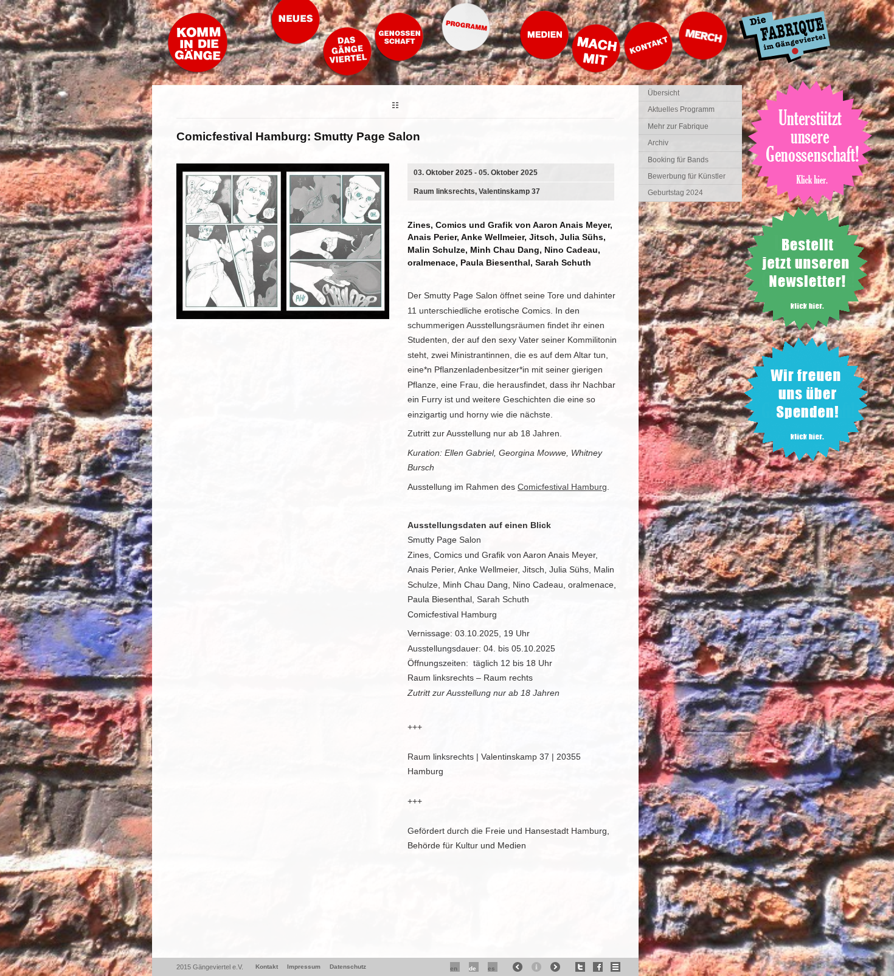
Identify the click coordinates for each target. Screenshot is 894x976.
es (491, 968)
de (472, 968)
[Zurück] (395, 106)
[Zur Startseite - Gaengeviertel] (197, 69)
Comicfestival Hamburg (562, 487)
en (453, 968)
